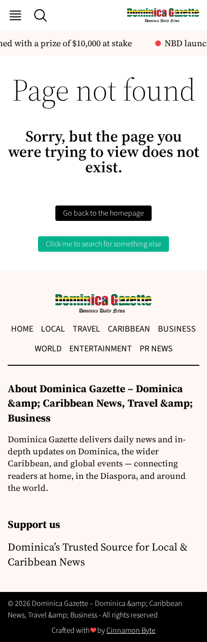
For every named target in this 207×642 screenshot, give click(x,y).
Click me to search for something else (103, 244)
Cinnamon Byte (130, 630)
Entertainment (100, 349)
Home (22, 329)
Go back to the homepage (103, 213)
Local (53, 329)
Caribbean (129, 329)
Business (177, 329)
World (48, 349)
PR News (156, 349)
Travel (86, 329)
